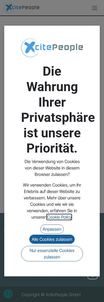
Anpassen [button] (52, 229)
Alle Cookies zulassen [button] (52, 239)
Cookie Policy (59, 217)
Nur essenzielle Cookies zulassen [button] (52, 254)
